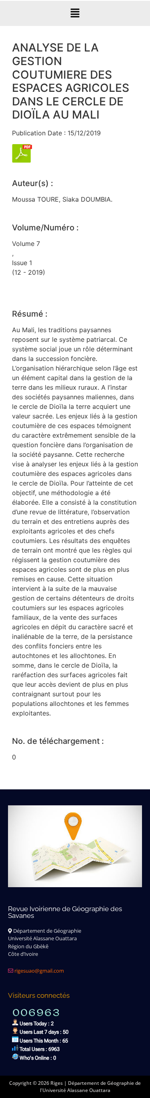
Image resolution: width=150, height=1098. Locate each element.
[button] (75, 13)
